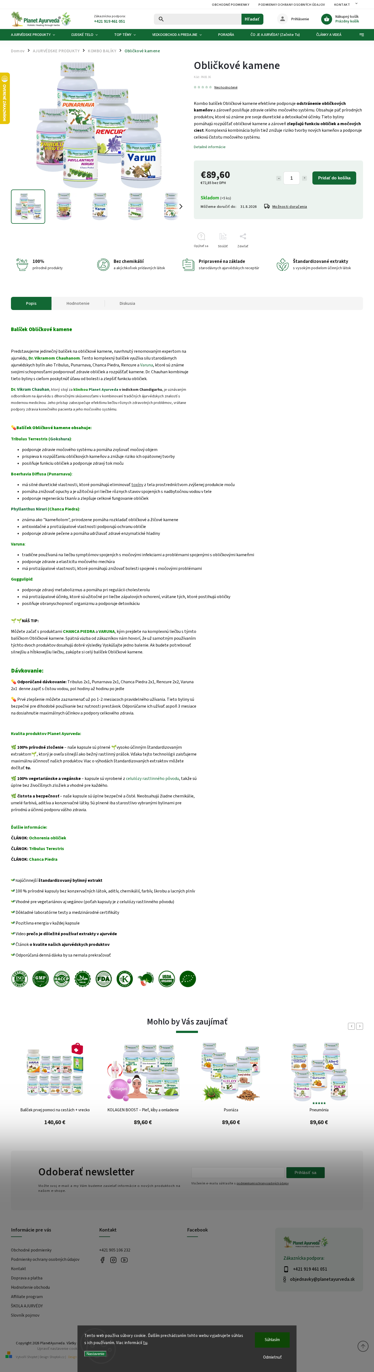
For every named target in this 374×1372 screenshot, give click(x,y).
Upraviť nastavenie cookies (59, 1348)
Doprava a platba (26, 1278)
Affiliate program (27, 1297)
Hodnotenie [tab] (78, 303)
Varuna (146, 365)
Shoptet (32, 1357)
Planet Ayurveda (103, 389)
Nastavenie (95, 1354)
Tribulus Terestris (46, 849)
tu (145, 1343)
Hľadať (252, 19)
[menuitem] (37, 35)
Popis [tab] (31, 303)
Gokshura (60, 439)
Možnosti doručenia (289, 206)
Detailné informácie (210, 147)
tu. (28, 768)
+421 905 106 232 (114, 1250)
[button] (55, 1125)
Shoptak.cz (57, 1357)
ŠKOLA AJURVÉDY (27, 1306)
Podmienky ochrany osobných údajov (291, 4)
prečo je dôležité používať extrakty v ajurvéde (72, 934)
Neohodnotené (225, 87)
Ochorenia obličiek (47, 838)
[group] (55, 1094)
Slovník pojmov (25, 1315)
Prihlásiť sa (306, 1172)
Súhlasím (272, 1340)
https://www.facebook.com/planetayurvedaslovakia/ (102, 1259)
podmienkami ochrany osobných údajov (263, 1183)
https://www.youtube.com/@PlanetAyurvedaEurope (124, 1259)
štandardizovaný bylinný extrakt (70, 880)
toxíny (137, 485)
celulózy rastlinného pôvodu (152, 779)
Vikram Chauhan (33, 389)
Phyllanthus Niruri (29, 509)
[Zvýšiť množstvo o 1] (304, 178)
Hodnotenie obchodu (30, 1287)
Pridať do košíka (334, 178)
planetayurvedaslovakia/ (113, 1259)
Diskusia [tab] (127, 303)
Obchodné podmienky (230, 4)
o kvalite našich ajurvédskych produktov (70, 945)
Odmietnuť (272, 1357)
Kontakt (342, 4)
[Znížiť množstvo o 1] (278, 178)
